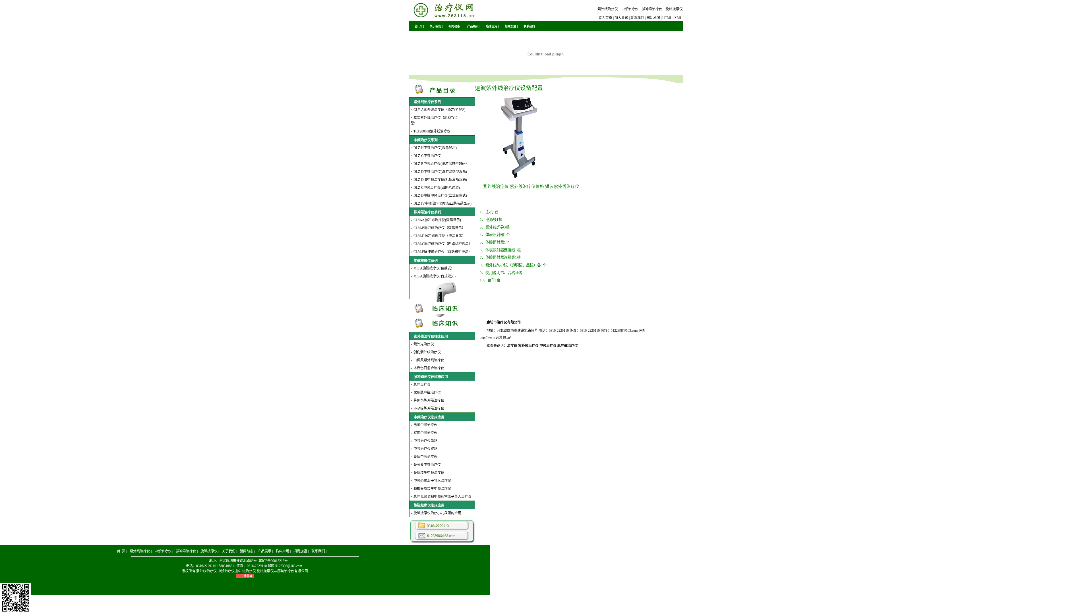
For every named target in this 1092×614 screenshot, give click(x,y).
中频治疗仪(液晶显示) (440, 148)
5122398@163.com (624, 331)
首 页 (418, 26)
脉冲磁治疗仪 (652, 9)
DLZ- (417, 148)
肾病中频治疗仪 (425, 457)
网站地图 (653, 18)
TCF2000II (421, 131)
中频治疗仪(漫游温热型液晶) (445, 172)
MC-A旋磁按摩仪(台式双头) (434, 276)
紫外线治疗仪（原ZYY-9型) (444, 110)
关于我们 (435, 26)
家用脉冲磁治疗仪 (427, 393)
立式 (416, 118)
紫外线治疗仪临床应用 (431, 337)
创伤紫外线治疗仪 (427, 352)
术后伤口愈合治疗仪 (428, 368)
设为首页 (605, 18)
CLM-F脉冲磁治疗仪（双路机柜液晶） (442, 252)
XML (678, 18)
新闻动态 (454, 26)
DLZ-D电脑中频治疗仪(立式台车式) (440, 196)
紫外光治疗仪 (423, 344)
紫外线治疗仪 (607, 9)
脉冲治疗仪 (422, 385)
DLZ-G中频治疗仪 (427, 156)
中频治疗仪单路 (425, 441)
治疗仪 (512, 346)
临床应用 (491, 26)
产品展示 (473, 26)
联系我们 (637, 18)
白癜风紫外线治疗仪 (428, 360)
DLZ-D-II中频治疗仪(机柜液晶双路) (440, 180)
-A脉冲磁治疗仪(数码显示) (441, 220)
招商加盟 (510, 26)
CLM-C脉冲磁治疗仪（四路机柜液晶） (442, 244)
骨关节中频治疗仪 (427, 465)
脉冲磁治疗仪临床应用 (431, 377)
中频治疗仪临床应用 (429, 417)
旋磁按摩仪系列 (426, 261)
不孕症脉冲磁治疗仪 (428, 408)
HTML (667, 18)
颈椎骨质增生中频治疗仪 (432, 489)
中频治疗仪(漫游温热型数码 (444, 164)
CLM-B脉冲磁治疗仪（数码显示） (439, 228)
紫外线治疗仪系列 (427, 102)
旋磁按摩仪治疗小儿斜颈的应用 (437, 513)
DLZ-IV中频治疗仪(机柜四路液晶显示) (442, 204)
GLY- (417, 110)
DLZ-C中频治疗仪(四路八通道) (436, 188)
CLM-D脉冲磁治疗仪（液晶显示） (439, 236)
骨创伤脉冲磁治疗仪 (428, 401)
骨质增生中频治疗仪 (428, 473)
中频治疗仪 (629, 9)
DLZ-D (418, 172)
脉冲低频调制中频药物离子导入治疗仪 (442, 497)
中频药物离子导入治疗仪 (432, 481)
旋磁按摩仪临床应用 (429, 505)
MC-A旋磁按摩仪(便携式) (432, 268)
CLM (417, 220)
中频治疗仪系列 (426, 140)
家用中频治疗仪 (425, 433)
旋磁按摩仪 (674, 9)
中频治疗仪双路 (425, 449)
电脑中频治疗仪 (425, 425)
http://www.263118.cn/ (495, 337)
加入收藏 (621, 18)
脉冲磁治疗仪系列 (427, 212)
